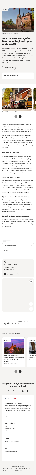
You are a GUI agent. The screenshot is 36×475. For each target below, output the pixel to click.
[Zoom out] (31, 309)
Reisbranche (8, 431)
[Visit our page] (13, 391)
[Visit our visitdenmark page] (17, 391)
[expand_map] (31, 281)
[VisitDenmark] (10, 399)
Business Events (9, 428)
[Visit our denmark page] (8, 391)
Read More (8, 68)
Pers (6, 426)
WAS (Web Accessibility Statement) (22, 469)
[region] (18, 295)
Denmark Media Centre (12, 441)
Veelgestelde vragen (11, 451)
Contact (7, 454)
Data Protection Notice (7, 469)
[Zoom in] (31, 304)
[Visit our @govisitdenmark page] (22, 391)
